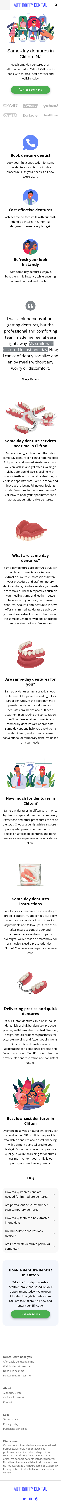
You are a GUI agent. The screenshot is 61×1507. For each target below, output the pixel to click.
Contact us (9, 1402)
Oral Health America (14, 1397)
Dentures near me (13, 1371)
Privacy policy (11, 1424)
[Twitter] (24, 1499)
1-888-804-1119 (32, 89)
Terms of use (10, 1419)
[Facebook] (30, 1499)
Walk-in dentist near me (16, 1366)
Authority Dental (12, 1393)
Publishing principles (15, 1428)
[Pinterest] (37, 1499)
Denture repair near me (17, 1375)
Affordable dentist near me (18, 1361)
